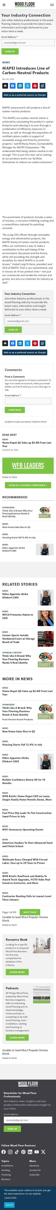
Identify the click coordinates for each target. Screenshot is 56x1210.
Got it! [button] (9, 1205)
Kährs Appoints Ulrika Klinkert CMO (13, 549)
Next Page (30, 912)
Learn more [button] (11, 1197)
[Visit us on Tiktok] (17, 1151)
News (6, 62)
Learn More (17, 972)
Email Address (9, 37)
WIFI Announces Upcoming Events (22, 829)
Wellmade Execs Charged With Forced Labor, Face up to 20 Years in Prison (24, 861)
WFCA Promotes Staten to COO (17, 616)
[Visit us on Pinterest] (23, 1151)
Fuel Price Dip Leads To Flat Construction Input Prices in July (27, 814)
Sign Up (10, 51)
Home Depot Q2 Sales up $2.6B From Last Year (26, 444)
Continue (15, 409)
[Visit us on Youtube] (36, 1151)
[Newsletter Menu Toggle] (52, 4)
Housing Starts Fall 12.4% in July (18, 537)
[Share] (13, 86)
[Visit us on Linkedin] (30, 1151)
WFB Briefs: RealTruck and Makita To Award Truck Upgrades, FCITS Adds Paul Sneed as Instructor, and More (26, 880)
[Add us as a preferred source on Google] (42, 86)
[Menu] (4, 4)
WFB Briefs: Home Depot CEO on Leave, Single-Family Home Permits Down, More (27, 798)
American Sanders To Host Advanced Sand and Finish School (27, 844)
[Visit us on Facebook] (3, 1151)
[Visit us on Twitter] (43, 1151)
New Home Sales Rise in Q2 (16, 527)
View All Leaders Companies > (28, 485)
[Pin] (35, 86)
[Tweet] (27, 86)
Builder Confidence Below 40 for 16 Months (23, 781)
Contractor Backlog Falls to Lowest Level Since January (26, 898)
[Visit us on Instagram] (10, 1151)
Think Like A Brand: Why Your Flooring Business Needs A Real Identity (17, 513)
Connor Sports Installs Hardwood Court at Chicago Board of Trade (18, 639)
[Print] (5, 86)
